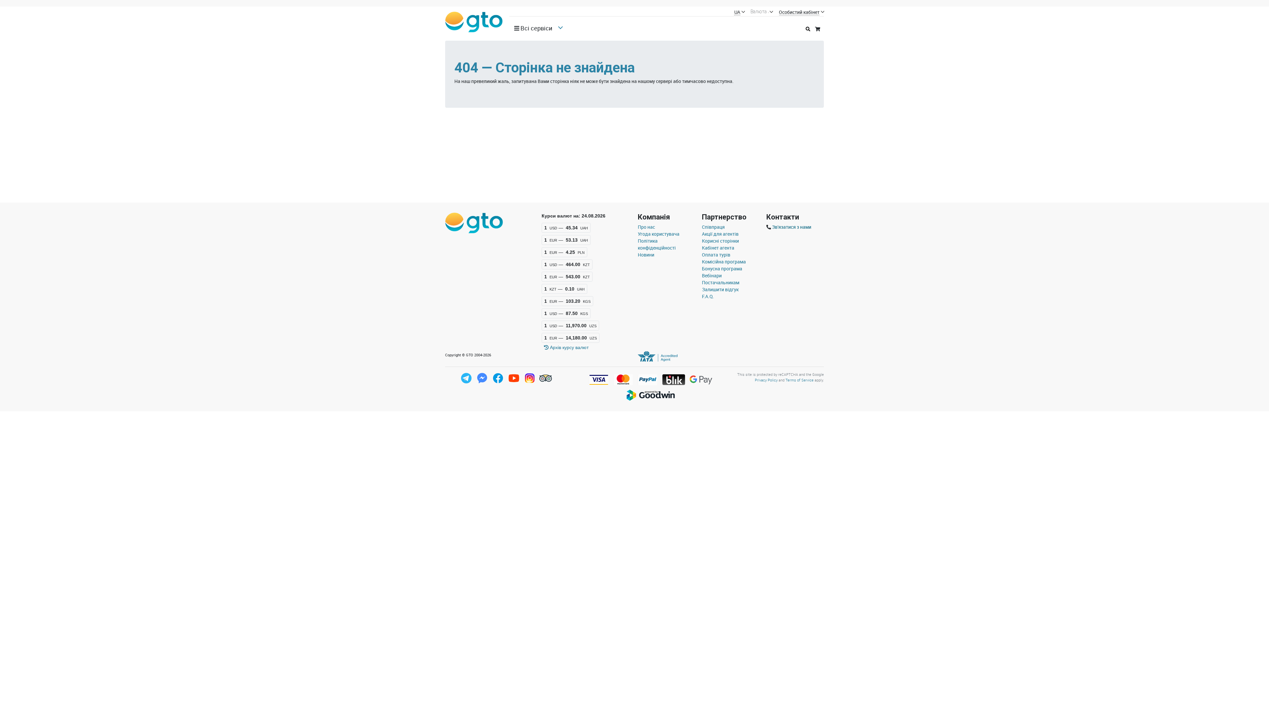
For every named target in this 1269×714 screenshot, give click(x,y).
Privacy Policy (766, 379)
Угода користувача (658, 234)
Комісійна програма (724, 261)
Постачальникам (720, 282)
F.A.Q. (708, 296)
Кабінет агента (718, 248)
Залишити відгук (720, 289)
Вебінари (712, 275)
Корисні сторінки (720, 241)
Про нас (646, 227)
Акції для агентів (720, 234)
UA (737, 12)
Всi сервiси (535, 28)
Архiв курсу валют (569, 347)
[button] (535, 28)
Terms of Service (800, 379)
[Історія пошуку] (808, 29)
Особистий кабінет (799, 12)
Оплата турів (716, 255)
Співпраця (713, 227)
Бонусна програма (722, 268)
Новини (646, 255)
